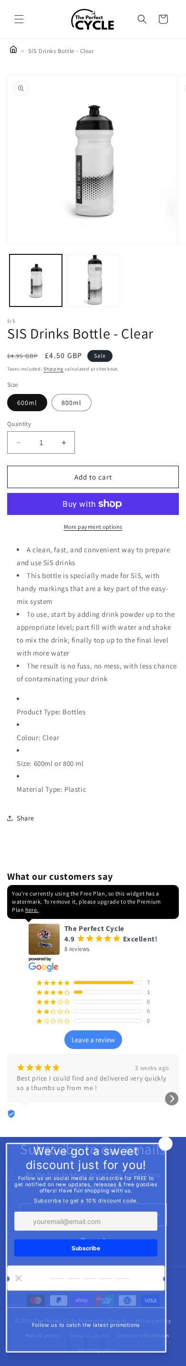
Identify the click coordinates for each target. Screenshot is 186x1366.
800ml (72, 402)
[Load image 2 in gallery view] (93, 280)
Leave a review (93, 1039)
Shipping (53, 369)
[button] (19, 19)
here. (32, 909)
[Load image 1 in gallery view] (36, 280)
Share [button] (25, 818)
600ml (27, 402)
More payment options (93, 526)
